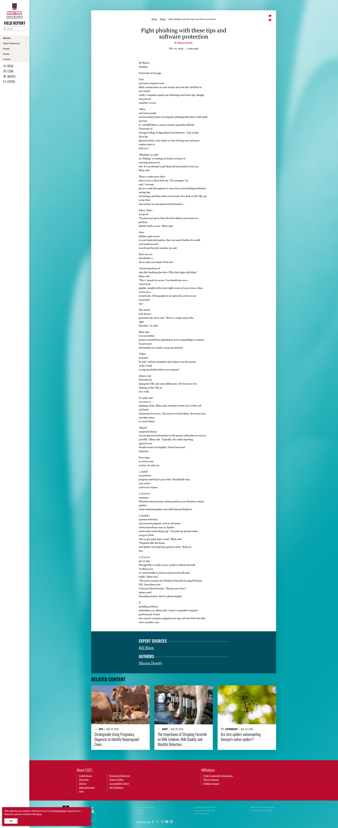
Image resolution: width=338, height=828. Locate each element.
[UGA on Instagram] (162, 822)
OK (11, 821)
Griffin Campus (211, 783)
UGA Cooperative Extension (218, 775)
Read (10, 65)
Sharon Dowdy (185, 42)
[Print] (270, 20)
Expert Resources (11, 43)
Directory (141, 810)
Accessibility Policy (119, 783)
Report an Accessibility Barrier (262, 807)
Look (10, 71)
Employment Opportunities (204, 807)
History (83, 783)
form (38, 814)
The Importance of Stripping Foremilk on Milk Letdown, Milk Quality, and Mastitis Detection (182, 739)
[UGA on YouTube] (167, 822)
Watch (11, 76)
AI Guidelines (116, 787)
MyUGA (141, 814)
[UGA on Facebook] (153, 822)
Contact (6, 59)
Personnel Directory (119, 775)
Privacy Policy (116, 779)
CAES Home (85, 775)
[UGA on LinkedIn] (171, 822)
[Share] (270, 15)
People (6, 48)
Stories (7, 38)
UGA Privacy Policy (201, 814)
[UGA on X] (158, 822)
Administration (87, 787)
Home (154, 19)
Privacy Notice (59, 811)
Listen (11, 81)
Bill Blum (146, 648)
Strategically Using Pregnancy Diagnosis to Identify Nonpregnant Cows (116, 739)
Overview (84, 779)
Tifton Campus (211, 779)
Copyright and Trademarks (204, 810)
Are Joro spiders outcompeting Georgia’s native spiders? (241, 737)
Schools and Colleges (146, 807)
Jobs (81, 791)
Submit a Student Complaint (262, 810)
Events (6, 54)
